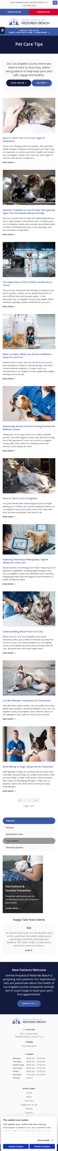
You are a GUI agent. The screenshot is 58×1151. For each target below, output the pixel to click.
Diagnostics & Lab (29, 1104)
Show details (43, 1140)
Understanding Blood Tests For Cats (23, 631)
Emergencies (43, 12)
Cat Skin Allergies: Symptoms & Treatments (27, 700)
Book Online (14, 12)
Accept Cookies (15, 1146)
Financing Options (14, 847)
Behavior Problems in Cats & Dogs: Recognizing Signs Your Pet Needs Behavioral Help (29, 211)
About (29, 1096)
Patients (10, 827)
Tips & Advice (12, 841)
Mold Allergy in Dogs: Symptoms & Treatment (28, 766)
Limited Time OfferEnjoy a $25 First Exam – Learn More (28, 31)
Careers (29, 1112)
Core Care (29, 1100)
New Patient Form (14, 834)
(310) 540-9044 (29, 5)
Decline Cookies (42, 1146)
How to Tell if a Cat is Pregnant (20, 498)
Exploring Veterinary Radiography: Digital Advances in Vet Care (25, 561)
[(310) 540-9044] (42, 83)
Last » (35, 800)
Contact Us (28, 1003)
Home (29, 1092)
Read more (8, 163)
